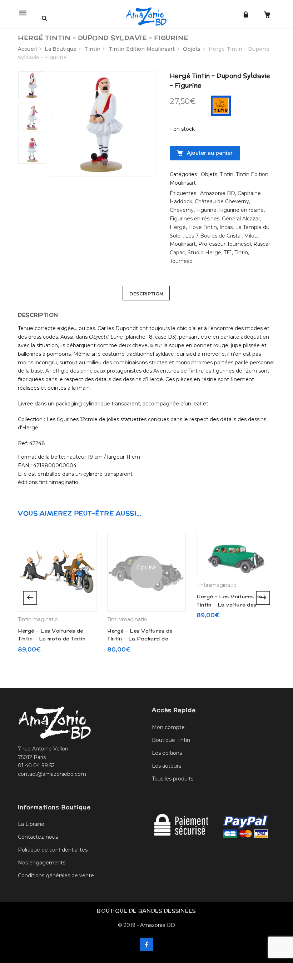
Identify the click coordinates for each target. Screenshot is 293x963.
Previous (30, 598)
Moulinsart (183, 244)
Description (146, 293)
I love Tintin (202, 227)
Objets (192, 49)
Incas (226, 227)
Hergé (178, 227)
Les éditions (167, 753)
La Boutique (60, 49)
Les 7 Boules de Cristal (213, 236)
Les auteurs (166, 766)
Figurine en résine (241, 210)
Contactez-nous (38, 837)
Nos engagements (41, 862)
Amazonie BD (217, 193)
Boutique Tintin (171, 740)
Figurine (206, 210)
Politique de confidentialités (53, 850)
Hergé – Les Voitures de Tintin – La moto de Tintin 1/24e (51, 638)
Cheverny (182, 210)
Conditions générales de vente (56, 875)
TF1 (228, 252)
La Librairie (31, 824)
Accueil (27, 49)
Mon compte (168, 727)
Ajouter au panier (209, 153)
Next (263, 598)
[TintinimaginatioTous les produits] (221, 105)
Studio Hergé (204, 252)
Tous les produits (172, 778)
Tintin (92, 49)
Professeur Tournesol (224, 244)
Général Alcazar (241, 218)
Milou (251, 236)
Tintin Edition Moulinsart (142, 49)
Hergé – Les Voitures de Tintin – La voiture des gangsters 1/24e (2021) (229, 604)
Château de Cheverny (222, 201)
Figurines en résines (194, 218)
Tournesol (182, 261)
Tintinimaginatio (38, 619)
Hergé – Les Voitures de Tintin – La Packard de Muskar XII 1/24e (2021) (140, 638)
